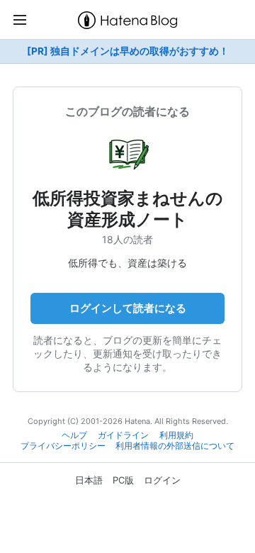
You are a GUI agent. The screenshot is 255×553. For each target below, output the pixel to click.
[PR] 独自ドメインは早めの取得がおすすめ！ (128, 51)
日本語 (89, 480)
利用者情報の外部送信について (174, 446)
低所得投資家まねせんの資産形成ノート (128, 209)
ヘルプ (74, 435)
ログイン (162, 480)
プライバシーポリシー (63, 446)
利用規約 (176, 435)
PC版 (123, 480)
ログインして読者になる (127, 308)
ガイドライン (123, 435)
